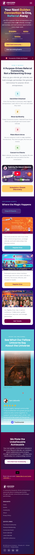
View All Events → (11, 211)
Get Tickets (17, 321)
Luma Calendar (7, 535)
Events (5, 507)
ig (13, 550)
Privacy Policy (7, 515)
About (5, 513)
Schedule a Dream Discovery (17, 188)
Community (6, 510)
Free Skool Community (9, 524)
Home (5, 505)
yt (17, 550)
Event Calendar (7, 533)
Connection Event (8, 530)
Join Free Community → (14, 44)
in (9, 550)
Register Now (17, 247)
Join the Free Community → (17, 462)
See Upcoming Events (14, 49)
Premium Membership (9, 527)
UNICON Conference (9, 538)
